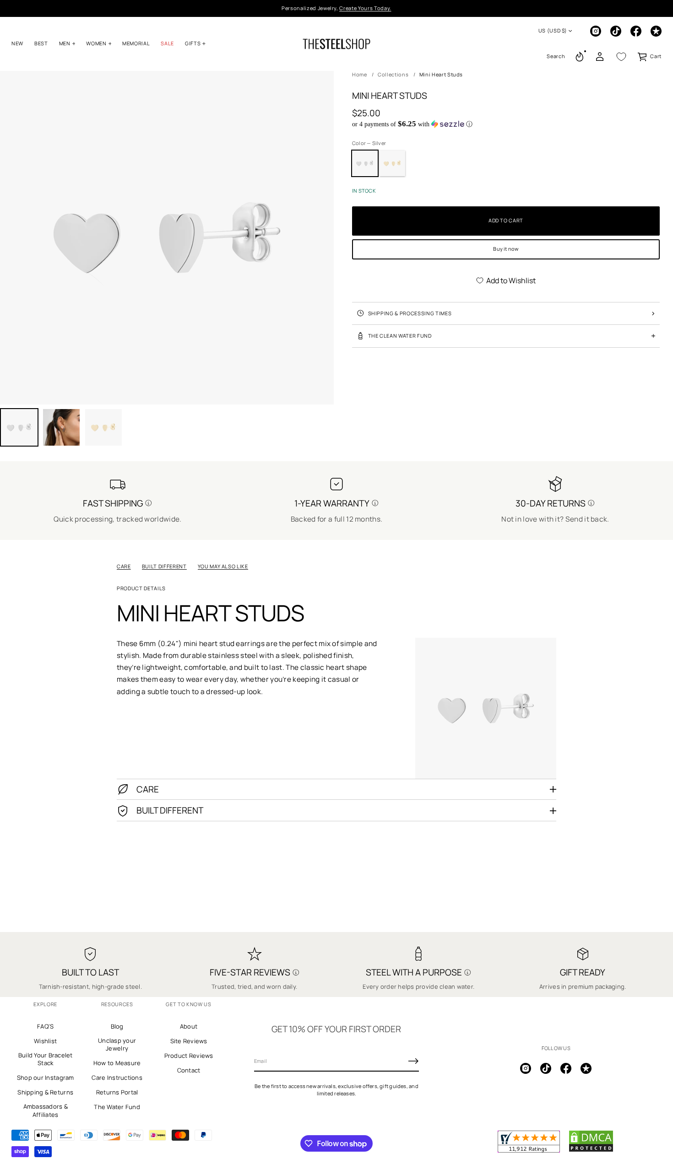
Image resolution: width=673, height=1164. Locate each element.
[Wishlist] (621, 56)
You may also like (223, 566)
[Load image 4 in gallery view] (103, 427)
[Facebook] (636, 31)
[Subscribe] (413, 1061)
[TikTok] (616, 31)
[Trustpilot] (656, 31)
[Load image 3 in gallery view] (61, 427)
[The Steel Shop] (336, 44)
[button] (556, 57)
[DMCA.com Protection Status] (591, 1150)
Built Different (164, 566)
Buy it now (505, 248)
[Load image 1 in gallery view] (19, 427)
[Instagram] (596, 31)
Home (359, 74)
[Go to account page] (600, 57)
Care (124, 566)
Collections (393, 74)
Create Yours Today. (365, 8)
